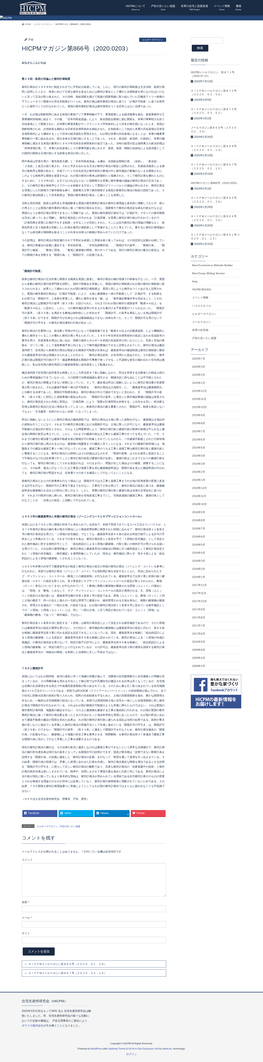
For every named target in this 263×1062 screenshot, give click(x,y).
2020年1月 (198, 382)
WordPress (96, 1048)
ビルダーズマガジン (152, 39)
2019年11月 (199, 399)
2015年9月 (198, 641)
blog (194, 281)
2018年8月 (198, 520)
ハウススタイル (201, 305)
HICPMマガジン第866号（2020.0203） (215, 182)
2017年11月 (199, 593)
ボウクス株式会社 (32, 1025)
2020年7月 (198, 358)
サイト (26, 933)
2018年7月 (198, 528)
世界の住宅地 (200, 330)
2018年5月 (198, 544)
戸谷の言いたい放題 (69, 826)
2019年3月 (198, 463)
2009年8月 (198, 649)
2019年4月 (198, 455)
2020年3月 (198, 366)
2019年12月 (199, 390)
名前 (25, 902)
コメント (27, 859)
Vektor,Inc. (167, 1048)
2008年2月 (198, 665)
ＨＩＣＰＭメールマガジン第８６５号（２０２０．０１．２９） (67, 964)
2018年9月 (198, 512)
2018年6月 (198, 536)
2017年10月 (199, 601)
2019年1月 (198, 479)
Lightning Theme (117, 1048)
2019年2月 (198, 471)
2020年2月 (198, 374)
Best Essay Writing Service (208, 273)
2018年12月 (199, 487)
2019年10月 (199, 407)
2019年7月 (198, 431)
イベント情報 (200, 297)
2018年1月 (198, 576)
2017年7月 (198, 625)
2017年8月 (198, 617)
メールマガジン (201, 321)
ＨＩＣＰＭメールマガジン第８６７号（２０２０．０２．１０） (67, 973)
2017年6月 (198, 633)
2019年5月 (198, 447)
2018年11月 (199, 496)
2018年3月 (198, 560)
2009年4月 (198, 657)
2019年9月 (198, 415)
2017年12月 (199, 585)
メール (27, 917)
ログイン (131, 1054)
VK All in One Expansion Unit (143, 1048)
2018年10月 (199, 504)
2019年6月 (198, 439)
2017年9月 (198, 609)
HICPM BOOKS (201, 289)
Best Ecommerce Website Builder (212, 265)
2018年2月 (198, 568)
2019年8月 (198, 423)
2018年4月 (198, 552)
